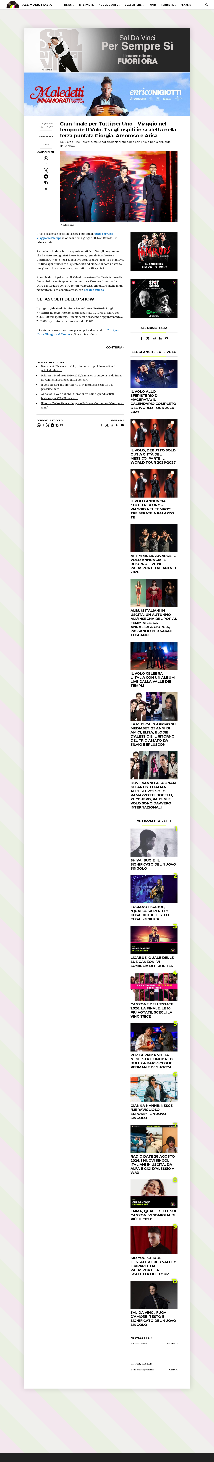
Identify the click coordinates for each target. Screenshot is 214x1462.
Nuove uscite (108, 4)
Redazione (46, 136)
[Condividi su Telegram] (46, 176)
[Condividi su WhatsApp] (46, 158)
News (68, 4)
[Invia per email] (46, 189)
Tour (152, 4)
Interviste (86, 4)
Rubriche (167, 4)
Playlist (186, 4)
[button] (46, 182)
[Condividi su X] (46, 170)
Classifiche (133, 4)
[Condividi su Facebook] (46, 164)
